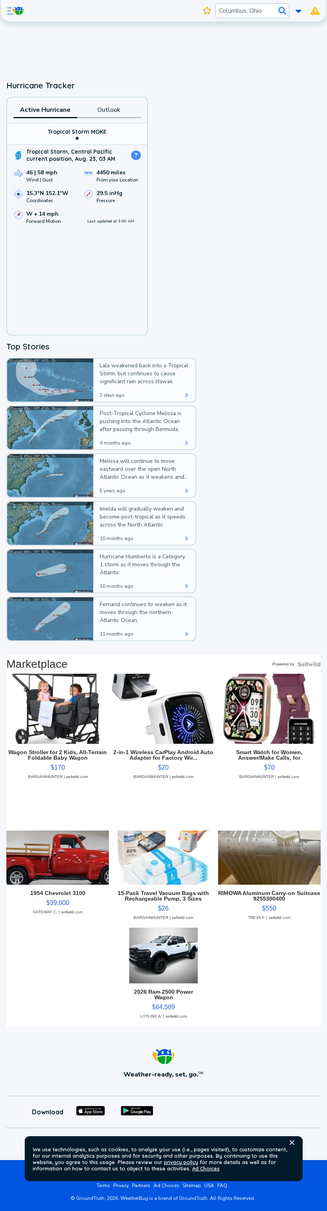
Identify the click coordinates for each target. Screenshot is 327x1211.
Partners (141, 1185)
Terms (103, 1185)
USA (209, 1185)
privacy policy (181, 1162)
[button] (292, 1142)
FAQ (222, 1185)
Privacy (121, 1185)
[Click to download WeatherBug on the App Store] (90, 1112)
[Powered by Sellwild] (309, 664)
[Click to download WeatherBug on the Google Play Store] (137, 1112)
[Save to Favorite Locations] (207, 10)
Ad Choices (206, 1168)
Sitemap (192, 1185)
